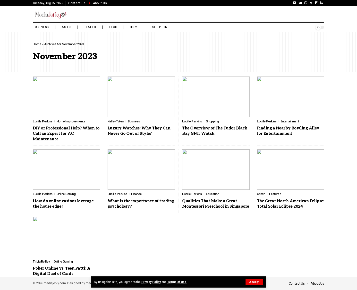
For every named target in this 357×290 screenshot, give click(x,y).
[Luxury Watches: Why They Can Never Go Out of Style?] (141, 97)
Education (212, 194)
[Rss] (321, 2)
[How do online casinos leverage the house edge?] (66, 169)
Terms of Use (177, 282)
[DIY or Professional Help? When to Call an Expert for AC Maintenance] (66, 97)
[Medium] (311, 2)
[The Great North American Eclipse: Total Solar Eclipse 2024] (290, 169)
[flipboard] (316, 2)
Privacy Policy (151, 282)
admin (261, 194)
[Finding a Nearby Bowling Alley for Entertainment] (290, 97)
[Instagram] (305, 2)
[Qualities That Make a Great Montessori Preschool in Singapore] (216, 169)
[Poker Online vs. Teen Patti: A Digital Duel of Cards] (66, 237)
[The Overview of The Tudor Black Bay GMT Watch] (216, 97)
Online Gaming (66, 194)
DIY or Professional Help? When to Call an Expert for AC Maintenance (66, 134)
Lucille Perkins (42, 121)
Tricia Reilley (41, 261)
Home (37, 44)
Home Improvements (71, 121)
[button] (254, 282)
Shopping (212, 121)
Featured (275, 194)
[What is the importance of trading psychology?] (141, 169)
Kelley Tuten (116, 121)
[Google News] (300, 2)
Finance (136, 194)
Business (134, 121)
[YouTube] (295, 2)
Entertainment (289, 121)
